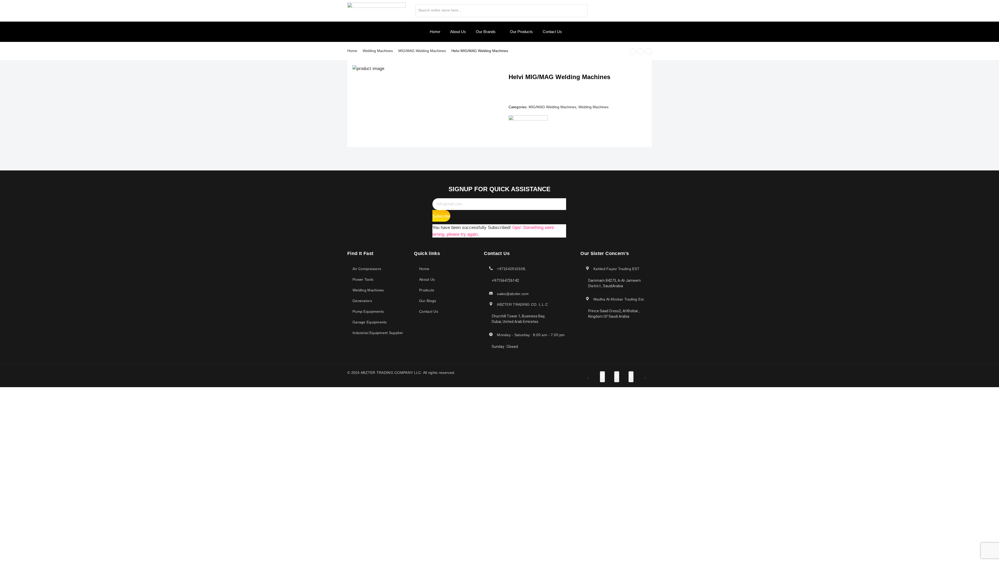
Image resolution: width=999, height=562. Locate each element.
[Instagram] (621, 9)
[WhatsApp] (639, 9)
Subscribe (441, 216)
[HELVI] (528, 124)
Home (352, 51)
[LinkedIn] (612, 9)
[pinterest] (630, 9)
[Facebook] (603, 9)
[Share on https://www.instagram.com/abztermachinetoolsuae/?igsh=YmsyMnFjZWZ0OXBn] (616, 376)
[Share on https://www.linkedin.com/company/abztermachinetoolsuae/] (602, 376)
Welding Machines (378, 51)
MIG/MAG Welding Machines (422, 51)
